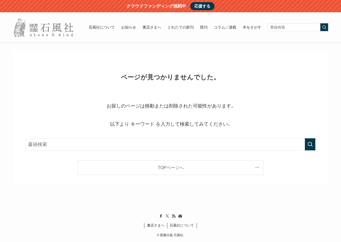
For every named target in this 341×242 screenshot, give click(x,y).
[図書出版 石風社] (44, 27)
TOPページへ (171, 167)
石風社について (182, 225)
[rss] (173, 216)
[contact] (180, 216)
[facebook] (161, 216)
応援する (202, 6)
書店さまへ (155, 225)
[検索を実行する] (324, 27)
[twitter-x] (167, 216)
